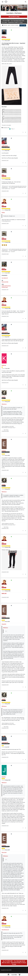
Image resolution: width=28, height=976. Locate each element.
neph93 (3, 397)
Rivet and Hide (5, 281)
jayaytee (4, 776)
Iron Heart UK (5, 277)
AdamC (3, 268)
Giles (3, 174)
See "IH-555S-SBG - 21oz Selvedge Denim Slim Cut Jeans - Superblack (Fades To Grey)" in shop (14, 962)
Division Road (5, 287)
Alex (3, 205)
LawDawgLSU (5, 742)
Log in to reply (22, 25)
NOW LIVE (4, 593)
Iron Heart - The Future (14, 13)
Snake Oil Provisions (6, 285)
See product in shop (14, 16)
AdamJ (3, 36)
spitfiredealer (5, 146)
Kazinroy (4, 365)
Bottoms (5, 25)
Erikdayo (4, 450)
